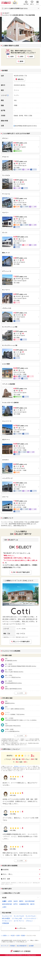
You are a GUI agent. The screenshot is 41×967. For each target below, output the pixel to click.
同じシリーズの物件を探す (21, 641)
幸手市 (15, 904)
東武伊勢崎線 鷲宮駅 (21, 126)
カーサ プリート (19, 921)
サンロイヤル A (30, 916)
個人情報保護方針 (22, 945)
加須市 (31, 56)
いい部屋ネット (5, 935)
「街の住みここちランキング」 (20, 766)
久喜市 (12, 56)
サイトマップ (4, 945)
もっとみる (20, 693)
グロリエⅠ (29, 921)
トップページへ (21, 928)
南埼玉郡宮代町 (7, 904)
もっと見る (20, 860)
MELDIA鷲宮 (6, 918)
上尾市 (4, 907)
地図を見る (21, 79)
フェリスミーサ (7, 916)
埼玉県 (4, 897)
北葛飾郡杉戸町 (24, 904)
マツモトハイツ (7, 921)
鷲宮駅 (21, 61)
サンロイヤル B (18, 916)
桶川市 (32, 904)
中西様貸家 (5, 923)
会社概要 (31, 945)
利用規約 (12, 945)
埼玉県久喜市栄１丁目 (20, 75)
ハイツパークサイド (30, 918)
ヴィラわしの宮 (17, 918)
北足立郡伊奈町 (30, 901)
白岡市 (21, 56)
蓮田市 (21, 901)
